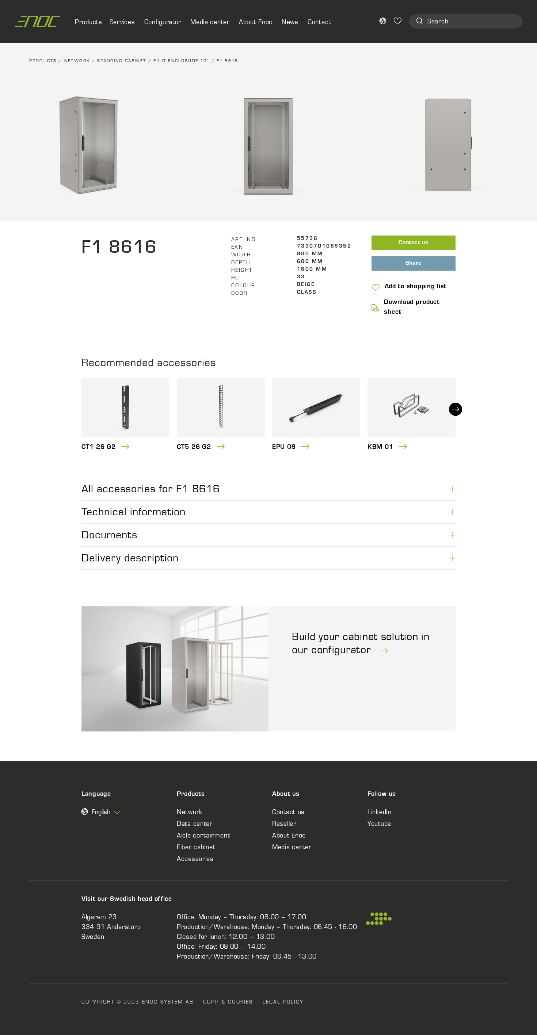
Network (77, 60)
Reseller (284, 823)
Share (413, 264)
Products (43, 60)
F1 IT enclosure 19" (181, 60)
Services (122, 22)
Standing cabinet (121, 60)
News (290, 22)
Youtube (379, 823)
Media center (210, 22)
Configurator (163, 22)
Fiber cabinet (196, 847)
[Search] (419, 22)
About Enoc (256, 22)
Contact (319, 22)
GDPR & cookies (228, 1002)
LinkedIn (379, 812)
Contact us (413, 243)
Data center (195, 823)
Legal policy (283, 1002)
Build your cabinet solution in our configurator (361, 643)
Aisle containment (203, 835)
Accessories (195, 858)
